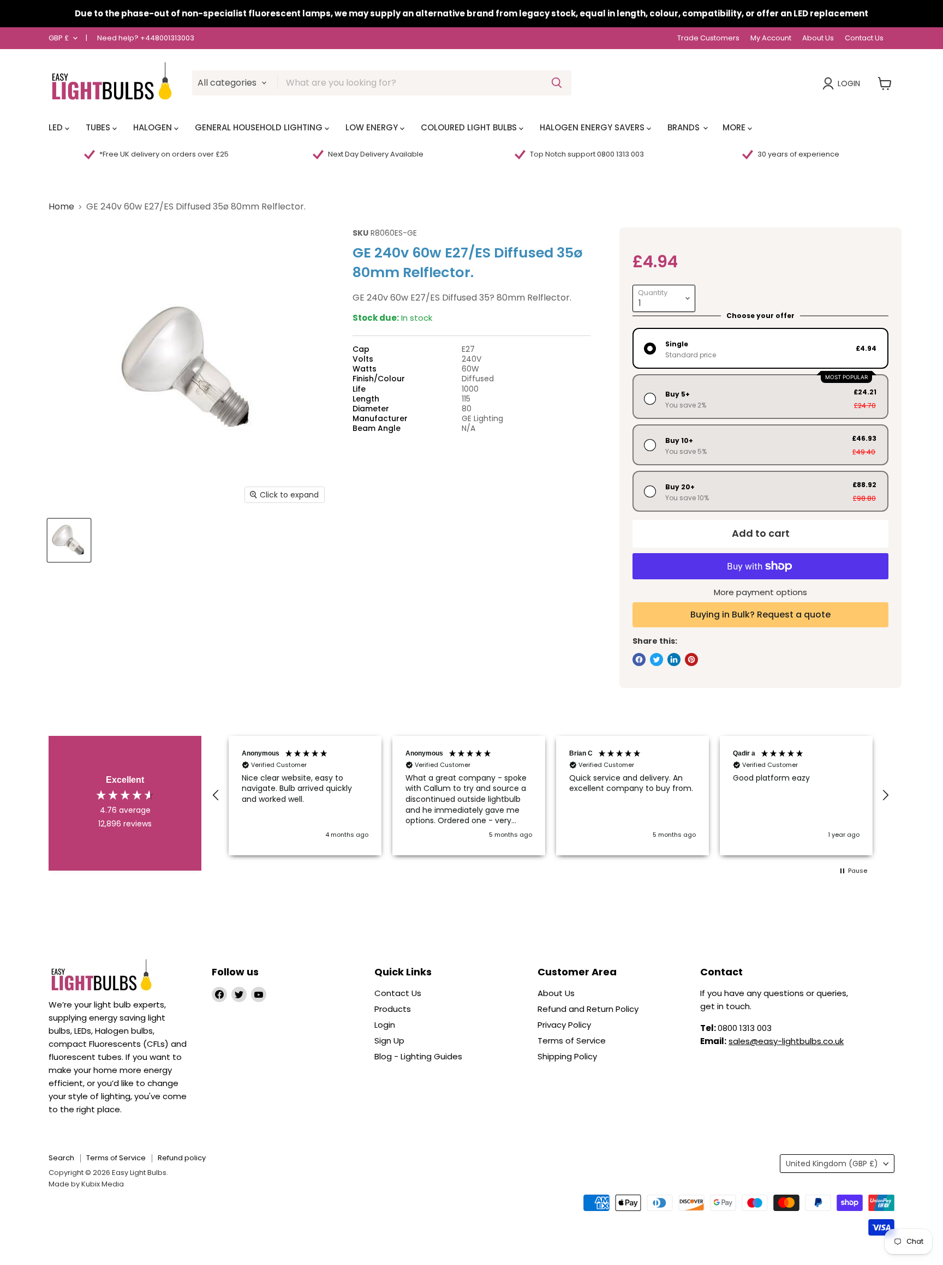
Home (61, 207)
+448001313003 (167, 38)
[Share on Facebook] (639, 659)
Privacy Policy (564, 1024)
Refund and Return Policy (588, 1009)
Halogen (153, 127)
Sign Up (389, 1040)
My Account (770, 38)
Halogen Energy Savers (593, 127)
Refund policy (182, 1158)
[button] (216, 795)
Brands (684, 127)
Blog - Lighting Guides (418, 1056)
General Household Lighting (260, 127)
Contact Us (864, 38)
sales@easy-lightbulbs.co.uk (786, 1041)
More (735, 127)
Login (849, 83)
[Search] (556, 82)
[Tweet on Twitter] (656, 659)
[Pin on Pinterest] (691, 659)
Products (392, 1009)
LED (57, 127)
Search (61, 1158)
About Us (818, 38)
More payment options (760, 592)
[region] (550, 795)
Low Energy (372, 127)
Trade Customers (708, 38)
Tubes (99, 127)
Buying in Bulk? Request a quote (760, 614)
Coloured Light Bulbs (470, 127)
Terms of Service (572, 1040)
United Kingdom (832, 1163)
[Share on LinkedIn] (674, 659)
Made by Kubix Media (86, 1184)
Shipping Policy (567, 1056)
